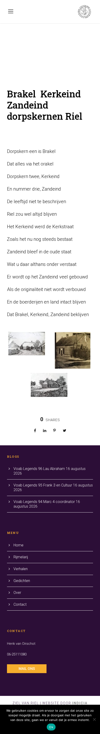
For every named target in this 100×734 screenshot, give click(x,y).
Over (17, 592)
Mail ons (27, 669)
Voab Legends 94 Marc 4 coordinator (44, 501)
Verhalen (20, 569)
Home (18, 545)
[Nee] (94, 719)
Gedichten (21, 581)
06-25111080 (17, 654)
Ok (51, 727)
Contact (20, 604)
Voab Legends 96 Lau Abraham (39, 468)
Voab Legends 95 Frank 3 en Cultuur (42, 485)
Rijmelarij (20, 557)
